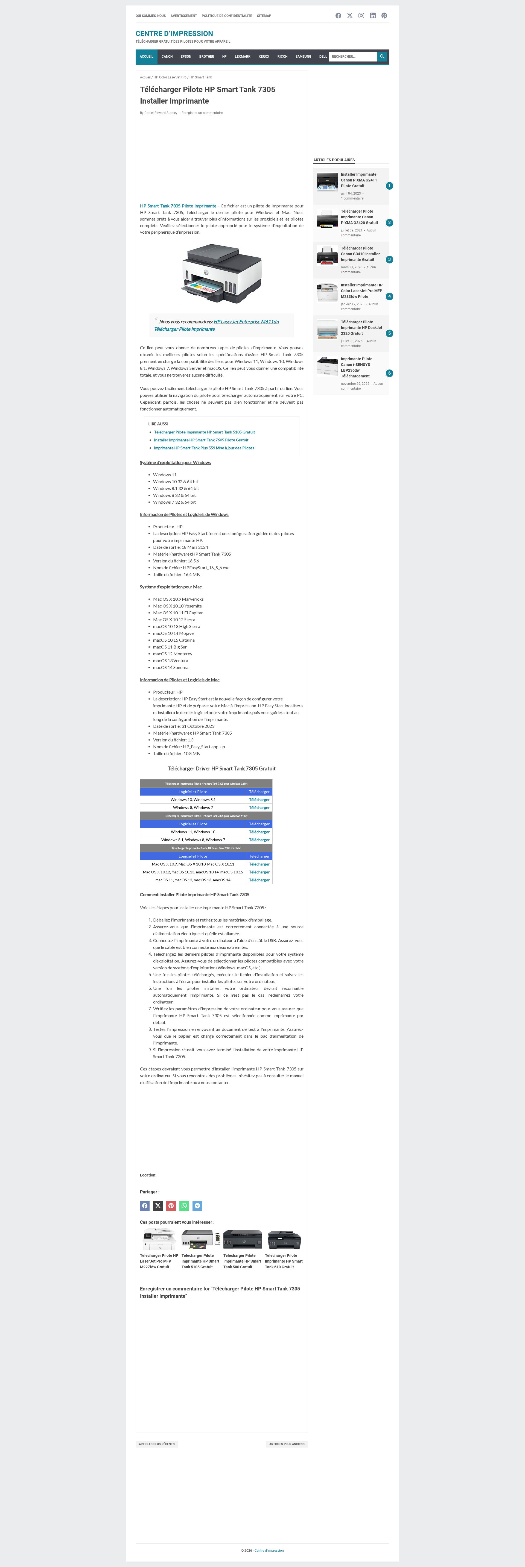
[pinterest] (171, 1206)
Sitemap (264, 16)
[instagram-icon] (361, 15)
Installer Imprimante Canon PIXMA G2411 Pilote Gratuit (359, 180)
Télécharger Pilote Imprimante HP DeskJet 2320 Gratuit (361, 328)
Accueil (146, 56)
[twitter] (158, 1206)
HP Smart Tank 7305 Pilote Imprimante (178, 205)
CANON (167, 56)
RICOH (282, 56)
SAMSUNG (303, 56)
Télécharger (259, 799)
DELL (323, 56)
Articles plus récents (157, 1444)
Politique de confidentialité (227, 16)
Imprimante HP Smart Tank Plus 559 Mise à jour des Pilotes (204, 447)
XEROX (264, 56)
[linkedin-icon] (373, 15)
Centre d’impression (174, 34)
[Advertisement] (221, 160)
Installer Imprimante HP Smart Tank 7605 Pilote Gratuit (201, 440)
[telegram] (197, 1206)
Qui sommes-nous (151, 16)
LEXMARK (242, 56)
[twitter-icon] (350, 15)
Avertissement (184, 16)
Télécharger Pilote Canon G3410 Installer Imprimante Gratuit (360, 254)
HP (224, 56)
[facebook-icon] (338, 15)
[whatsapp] (184, 1206)
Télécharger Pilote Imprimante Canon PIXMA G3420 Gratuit (359, 217)
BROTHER (206, 56)
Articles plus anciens (287, 1444)
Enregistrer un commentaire (202, 113)
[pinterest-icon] (384, 15)
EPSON (186, 56)
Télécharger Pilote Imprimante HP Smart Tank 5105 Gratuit (204, 432)
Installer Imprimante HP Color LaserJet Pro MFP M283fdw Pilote (362, 291)
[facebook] (145, 1206)
